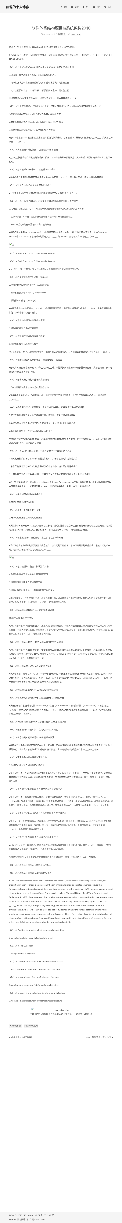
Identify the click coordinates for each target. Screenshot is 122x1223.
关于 (88, 7)
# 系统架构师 (15, 1026)
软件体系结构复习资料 (21, 1037)
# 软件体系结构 (31, 1026)
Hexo (13, 1219)
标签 (110, 7)
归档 (99, 7)
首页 (66, 7)
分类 (77, 7)
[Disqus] (61, 1085)
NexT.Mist (40, 1219)
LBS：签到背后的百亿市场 (98, 1037)
